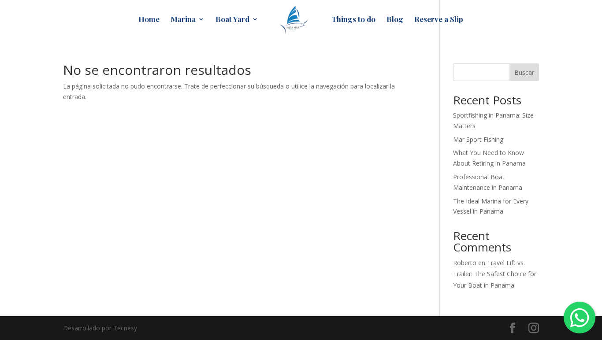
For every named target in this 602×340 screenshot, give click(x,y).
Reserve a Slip (438, 20)
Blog (394, 20)
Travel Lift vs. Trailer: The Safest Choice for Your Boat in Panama (494, 274)
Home (149, 20)
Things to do (353, 20)
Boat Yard (232, 20)
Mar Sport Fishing (478, 139)
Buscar (524, 72)
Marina (183, 20)
